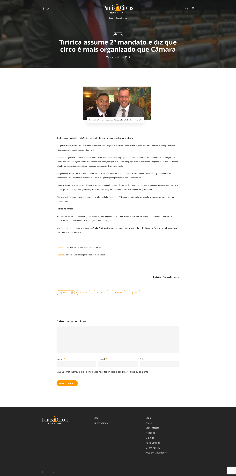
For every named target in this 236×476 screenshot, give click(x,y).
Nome (61, 358)
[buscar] (186, 8)
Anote (149, 422)
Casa (96, 417)
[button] (193, 8)
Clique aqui (61, 247)
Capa (148, 417)
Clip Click (118, 34)
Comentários (152, 427)
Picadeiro (150, 432)
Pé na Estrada (153, 442)
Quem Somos (101, 422)
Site (142, 358)
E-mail (102, 358)
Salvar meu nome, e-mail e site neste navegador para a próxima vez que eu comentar (104, 371)
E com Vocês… (153, 447)
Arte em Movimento (156, 452)
